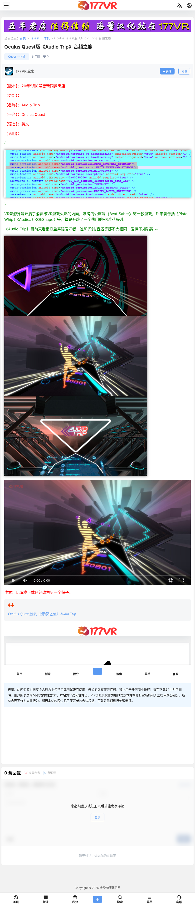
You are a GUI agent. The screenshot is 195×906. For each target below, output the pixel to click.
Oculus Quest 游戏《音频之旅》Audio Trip (42, 614)
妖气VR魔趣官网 (109, 888)
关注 (168, 71)
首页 (23, 38)
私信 (184, 71)
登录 (97, 817)
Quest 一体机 (40, 38)
